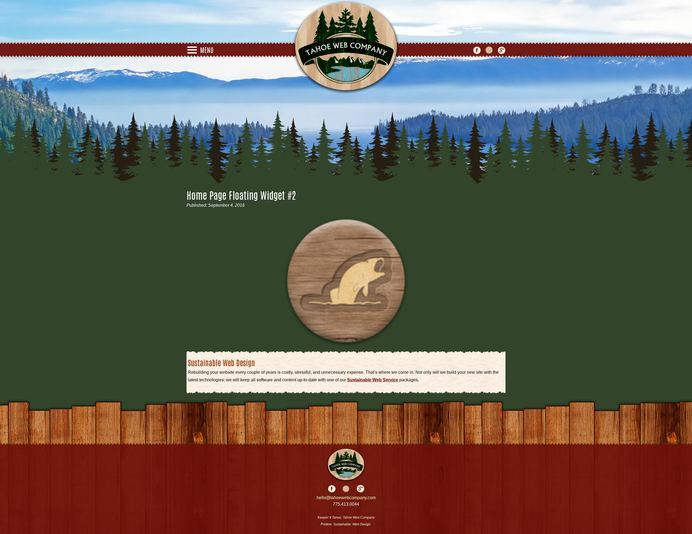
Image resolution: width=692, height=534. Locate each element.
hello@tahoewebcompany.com (346, 497)
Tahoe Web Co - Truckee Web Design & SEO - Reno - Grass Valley (346, 47)
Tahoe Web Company (359, 517)
